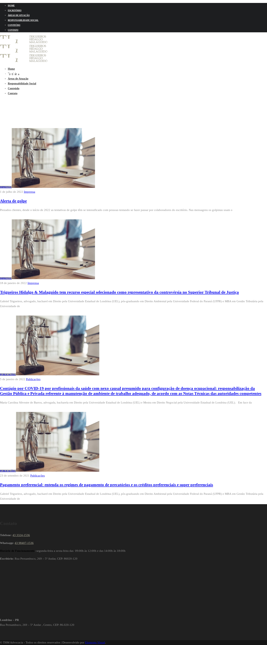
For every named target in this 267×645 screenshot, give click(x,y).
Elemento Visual (95, 642)
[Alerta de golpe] (53, 186)
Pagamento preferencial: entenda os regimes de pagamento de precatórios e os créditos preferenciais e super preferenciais (106, 484)
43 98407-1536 (24, 543)
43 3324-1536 (21, 535)
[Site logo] (23, 42)
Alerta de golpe (13, 201)
